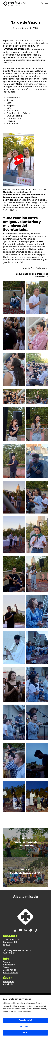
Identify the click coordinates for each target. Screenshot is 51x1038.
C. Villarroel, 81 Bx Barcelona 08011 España (11, 942)
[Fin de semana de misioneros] (25, 842)
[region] (25, 1016)
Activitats (8, 984)
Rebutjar (25, 1033)
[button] (46, 3)
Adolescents (9, 964)
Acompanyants (10, 972)
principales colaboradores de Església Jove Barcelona (25, 44)
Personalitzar (25, 1026)
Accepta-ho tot (25, 1020)
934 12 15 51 (9, 953)
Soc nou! (7, 962)
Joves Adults (9, 970)
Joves (6, 967)
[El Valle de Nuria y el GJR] (25, 872)
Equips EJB (8, 981)
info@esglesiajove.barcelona (17, 950)
